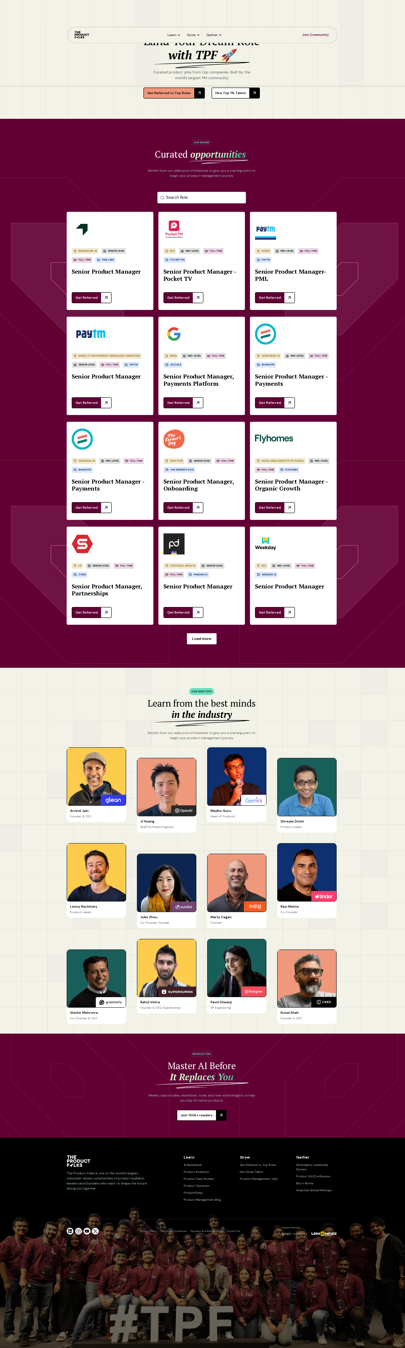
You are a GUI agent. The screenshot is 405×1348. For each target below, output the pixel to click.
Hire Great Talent (251, 1172)
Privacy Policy (148, 1231)
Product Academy (196, 1172)
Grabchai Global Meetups (314, 1190)
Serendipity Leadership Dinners (312, 1167)
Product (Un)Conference (313, 1176)
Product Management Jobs (259, 1179)
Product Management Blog (202, 1200)
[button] (175, 35)
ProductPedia (193, 1193)
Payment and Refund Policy (206, 1231)
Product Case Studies (199, 1179)
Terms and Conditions (174, 1231)
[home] (81, 35)
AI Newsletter (193, 1165)
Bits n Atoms (305, 1183)
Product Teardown (196, 1186)
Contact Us (233, 1231)
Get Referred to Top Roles (258, 1165)
